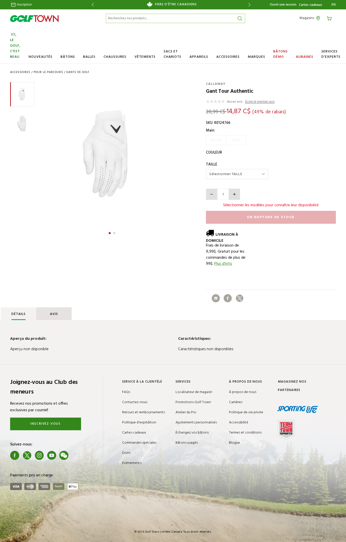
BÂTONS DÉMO (280, 54)
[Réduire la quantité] (211, 194)
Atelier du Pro (186, 412)
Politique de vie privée (246, 412)
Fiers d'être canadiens (176, 5)
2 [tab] (114, 232)
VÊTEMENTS (145, 57)
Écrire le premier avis (260, 102)
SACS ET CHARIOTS (172, 54)
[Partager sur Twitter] (240, 298)
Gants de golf (77, 72)
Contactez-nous (134, 402)
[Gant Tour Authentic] (112, 153)
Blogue (234, 443)
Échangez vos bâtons (192, 433)
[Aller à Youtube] (51, 455)
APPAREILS (198, 57)
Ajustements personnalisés (196, 422)
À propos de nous (242, 392)
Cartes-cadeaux (310, 5)
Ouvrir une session (283, 4)
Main (210, 130)
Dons (126, 453)
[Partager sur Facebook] (228, 298)
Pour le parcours (48, 72)
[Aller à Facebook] (14, 455)
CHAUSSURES (115, 57)
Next (250, 5)
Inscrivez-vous (45, 423)
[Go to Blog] (76, 455)
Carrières (235, 402)
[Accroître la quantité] (234, 194)
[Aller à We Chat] (63, 455)
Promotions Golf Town (193, 402)
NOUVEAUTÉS (40, 57)
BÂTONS (68, 57)
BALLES (89, 57)
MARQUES (256, 57)
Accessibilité (238, 422)
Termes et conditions (245, 433)
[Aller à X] (27, 455)
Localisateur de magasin (194, 392)
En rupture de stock (271, 217)
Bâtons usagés (187, 443)
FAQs (126, 392)
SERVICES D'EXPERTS (330, 54)
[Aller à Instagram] (39, 455)
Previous (92, 5)
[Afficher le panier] (331, 18)
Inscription (24, 4)
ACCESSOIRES (228, 57)
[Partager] (216, 298)
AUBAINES (304, 57)
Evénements (131, 463)
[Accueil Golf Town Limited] (34, 18)
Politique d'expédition (139, 422)
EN (334, 5)
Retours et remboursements (143, 412)
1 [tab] (110, 232)
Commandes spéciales (139, 443)
